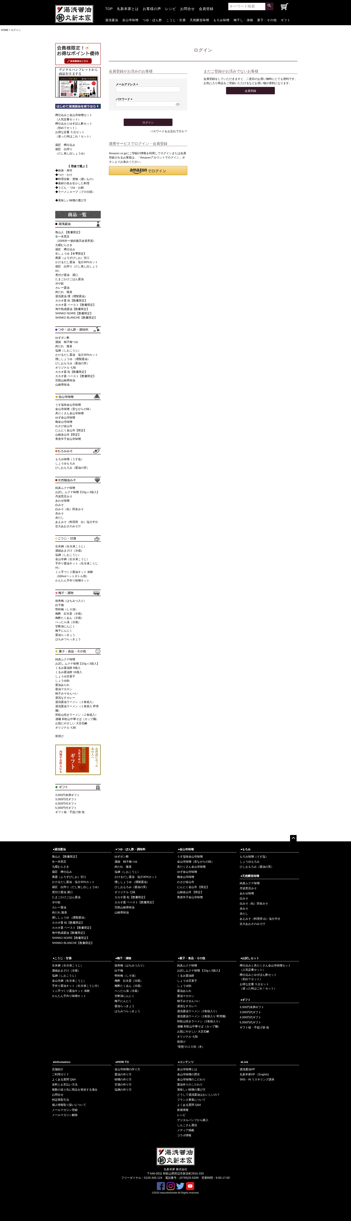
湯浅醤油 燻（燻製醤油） (71, 296)
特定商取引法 (60, 1099)
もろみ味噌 (221, 19)
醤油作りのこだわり (190, 1084)
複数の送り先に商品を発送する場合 (75, 1089)
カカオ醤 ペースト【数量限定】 (75, 304)
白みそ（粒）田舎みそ (69, 509)
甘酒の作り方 (123, 1084)
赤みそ (59, 513)
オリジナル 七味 (65, 367)
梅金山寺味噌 (63, 421)
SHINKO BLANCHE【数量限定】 (76, 317)
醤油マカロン (63, 689)
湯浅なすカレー (65, 697)
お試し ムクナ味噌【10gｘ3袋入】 (77, 492)
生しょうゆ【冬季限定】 (71, 253)
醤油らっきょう (65, 635)
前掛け (59, 736)
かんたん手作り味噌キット (72, 580)
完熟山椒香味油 (65, 380)
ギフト (285, 19)
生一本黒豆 (59, 861)
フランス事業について (191, 1099)
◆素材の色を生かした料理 (72, 183)
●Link (244, 1062)
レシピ (170, 7)
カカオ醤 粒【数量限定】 (71, 300)
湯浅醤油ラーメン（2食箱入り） (198, 1011)
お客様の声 (152, 7)
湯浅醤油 (111, 19)
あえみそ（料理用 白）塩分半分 (76, 522)
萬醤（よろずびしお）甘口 (72, 257)
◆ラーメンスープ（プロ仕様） (75, 191)
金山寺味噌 (130, 19)
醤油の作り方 (123, 1074)
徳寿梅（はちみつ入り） (71, 600)
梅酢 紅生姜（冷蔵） (69, 613)
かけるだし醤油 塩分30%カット (76, 262)
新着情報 (182, 1109)
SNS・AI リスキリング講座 (257, 1079)
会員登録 (206, 7)
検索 (269, 6)
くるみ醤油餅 (185, 975)
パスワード (125, 99)
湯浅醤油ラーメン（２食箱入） (75, 702)
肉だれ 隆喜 (63, 292)
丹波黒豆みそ (63, 496)
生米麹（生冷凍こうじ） (71, 546)
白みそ (59, 504)
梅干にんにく (63, 630)
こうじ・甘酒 (176, 19)
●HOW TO (122, 1062)
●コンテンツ (186, 1062)
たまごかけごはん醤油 (69, 279)
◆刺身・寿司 (63, 170)
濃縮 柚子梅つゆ (66, 342)
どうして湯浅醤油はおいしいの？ (198, 1094)
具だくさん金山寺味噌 (69, 413)
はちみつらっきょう (68, 639)
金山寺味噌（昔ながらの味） (73, 409)
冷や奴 (59, 283)
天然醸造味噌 (199, 19)
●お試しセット (249, 958)
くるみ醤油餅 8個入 (67, 667)
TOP (109, 7)
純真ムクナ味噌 (65, 487)
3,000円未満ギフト (67, 795)
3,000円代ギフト (66, 799)
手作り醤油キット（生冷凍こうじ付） (76, 985)
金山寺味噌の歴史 (188, 1074)
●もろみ (245, 849)
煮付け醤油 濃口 (66, 275)
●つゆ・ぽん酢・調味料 (130, 849)
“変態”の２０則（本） (191, 1046)
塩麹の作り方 (123, 1089)
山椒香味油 (62, 384)
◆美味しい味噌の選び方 (71, 200)
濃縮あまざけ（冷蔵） (69, 550)
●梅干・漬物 (123, 958)
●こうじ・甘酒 (62, 958)
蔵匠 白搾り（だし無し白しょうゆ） (76, 887)
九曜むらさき (63, 245)
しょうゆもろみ (65, 463)
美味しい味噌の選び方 (191, 1089)
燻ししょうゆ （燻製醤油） (72, 359)
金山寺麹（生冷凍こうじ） (72, 559)
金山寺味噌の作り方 (127, 1069)
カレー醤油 (62, 287)
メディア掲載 (185, 1130)
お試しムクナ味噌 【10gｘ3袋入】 (199, 970)
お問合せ (187, 7)
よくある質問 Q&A (64, 1079)
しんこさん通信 (187, 1125)
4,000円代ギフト (66, 803)
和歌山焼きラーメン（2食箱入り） (199, 1021)
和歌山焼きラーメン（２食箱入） (76, 714)
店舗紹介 (57, 1069)
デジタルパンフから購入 (192, 1120)
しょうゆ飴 (62, 680)
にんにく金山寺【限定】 (71, 430)
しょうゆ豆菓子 (65, 676)
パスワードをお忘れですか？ (168, 131)
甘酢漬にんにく (65, 626)
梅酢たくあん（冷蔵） (69, 617)
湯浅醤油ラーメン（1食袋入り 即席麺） (202, 1016)
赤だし (59, 517)
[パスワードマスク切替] (177, 104)
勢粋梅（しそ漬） (66, 609)
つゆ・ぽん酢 (152, 19)
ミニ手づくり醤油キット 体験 (71, 990)
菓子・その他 (267, 19)
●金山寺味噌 (186, 849)
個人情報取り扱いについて (69, 1104)
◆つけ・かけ (63, 174)
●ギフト (245, 999)
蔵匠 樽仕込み (65, 144)
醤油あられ (62, 684)
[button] (148, 170)
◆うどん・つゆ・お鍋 (69, 187)
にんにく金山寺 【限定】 (193, 887)
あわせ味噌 (62, 500)
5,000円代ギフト (66, 807)
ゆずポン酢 (62, 337)
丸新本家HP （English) (254, 1074)
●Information (61, 1062)
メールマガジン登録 (65, 1109)
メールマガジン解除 (65, 1115)
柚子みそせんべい (66, 693)
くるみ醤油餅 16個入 (68, 672)
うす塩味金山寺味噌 (68, 404)
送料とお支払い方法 (65, 1084)
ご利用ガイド (60, 1074)
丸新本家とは (128, 7)
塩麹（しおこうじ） (68, 350)
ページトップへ (293, 838)
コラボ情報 (184, 1135)
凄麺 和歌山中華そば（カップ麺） (77, 719)
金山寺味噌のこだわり (191, 1079)
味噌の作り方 (123, 1079)
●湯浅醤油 (59, 849)
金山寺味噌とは (187, 1069)
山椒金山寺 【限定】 (190, 892)
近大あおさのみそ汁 (68, 526)
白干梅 (59, 605)
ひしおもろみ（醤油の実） (72, 363)
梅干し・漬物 (243, 19)
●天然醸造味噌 (249, 875)
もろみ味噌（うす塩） (69, 459)
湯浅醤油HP (247, 1069)
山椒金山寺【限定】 (68, 434)
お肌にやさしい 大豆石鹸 (71, 723)
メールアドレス (127, 84)
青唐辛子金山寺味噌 (68, 438)
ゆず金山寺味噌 (65, 417)
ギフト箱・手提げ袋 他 (69, 812)
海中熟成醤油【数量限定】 (72, 309)
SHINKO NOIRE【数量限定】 (74, 313)
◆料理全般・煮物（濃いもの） (75, 179)
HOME (4, 30)
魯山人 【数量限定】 (68, 232)
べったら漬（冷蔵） (68, 622)
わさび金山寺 (63, 426)
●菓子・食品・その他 (191, 958)
